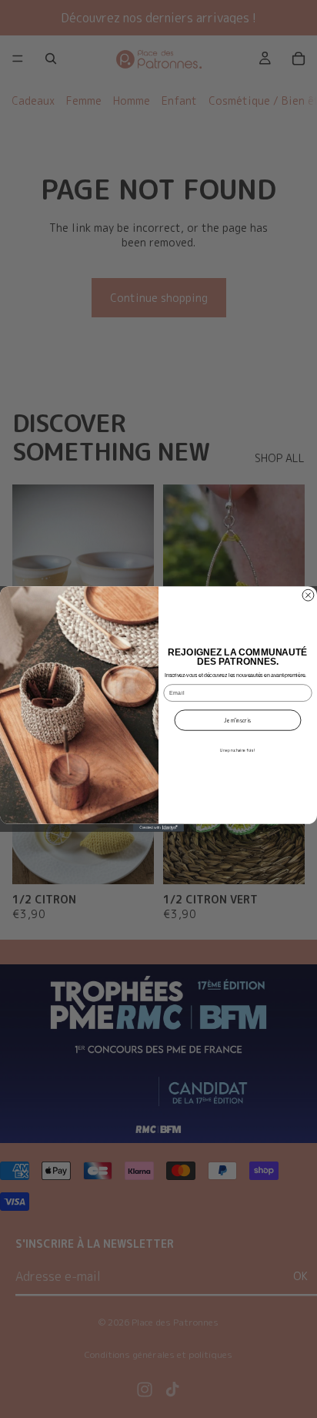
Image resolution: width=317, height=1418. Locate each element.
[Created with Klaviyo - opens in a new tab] (158, 828)
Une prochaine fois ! (237, 750)
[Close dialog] (308, 595)
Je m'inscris (237, 720)
